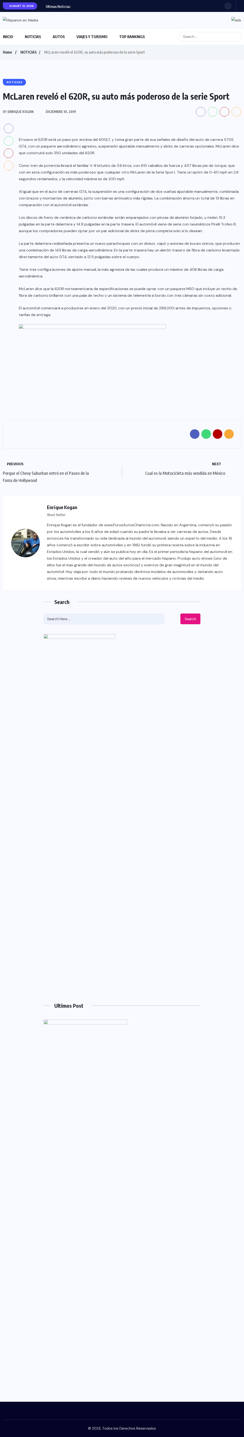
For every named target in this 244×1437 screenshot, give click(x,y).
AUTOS (59, 36)
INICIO (8, 36)
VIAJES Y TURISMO (91, 36)
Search (190, 619)
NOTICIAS (33, 36)
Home (7, 52)
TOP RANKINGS (132, 36)
